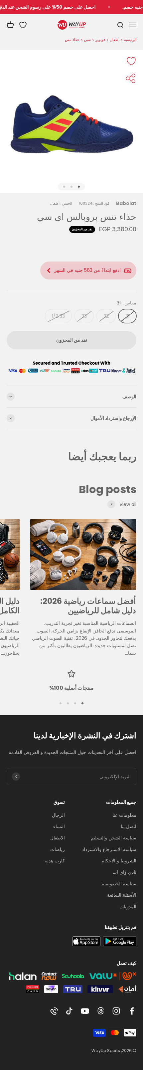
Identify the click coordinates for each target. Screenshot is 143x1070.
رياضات (57, 849)
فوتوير (100, 39)
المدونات (127, 906)
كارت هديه (55, 860)
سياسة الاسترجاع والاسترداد (109, 849)
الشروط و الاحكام (118, 860)
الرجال (58, 815)
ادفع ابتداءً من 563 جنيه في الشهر (87, 270)
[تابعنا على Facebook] (131, 1010)
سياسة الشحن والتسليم (113, 837)
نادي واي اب (124, 872)
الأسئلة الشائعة (121, 895)
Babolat (126, 203)
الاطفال (57, 837)
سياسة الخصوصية (119, 883)
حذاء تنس (72, 39)
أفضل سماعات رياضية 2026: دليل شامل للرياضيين (88, 606)
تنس (87, 39)
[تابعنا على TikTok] (69, 1010)
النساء (59, 826)
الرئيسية (130, 39)
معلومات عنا (124, 815)
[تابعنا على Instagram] (116, 1010)
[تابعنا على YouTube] (84, 1010)
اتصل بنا (128, 826)
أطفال (114, 39)
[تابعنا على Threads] (100, 1010)
